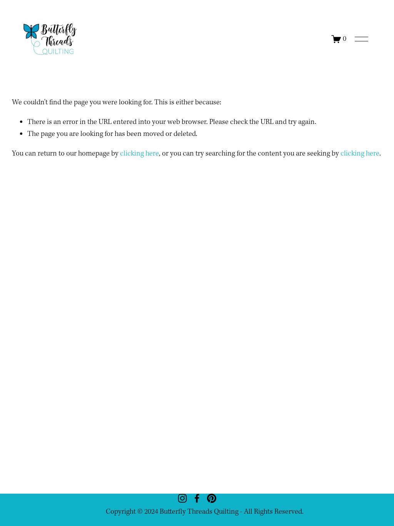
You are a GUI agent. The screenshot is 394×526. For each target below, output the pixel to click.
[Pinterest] (211, 498)
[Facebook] (197, 498)
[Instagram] (182, 498)
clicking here (139, 154)
